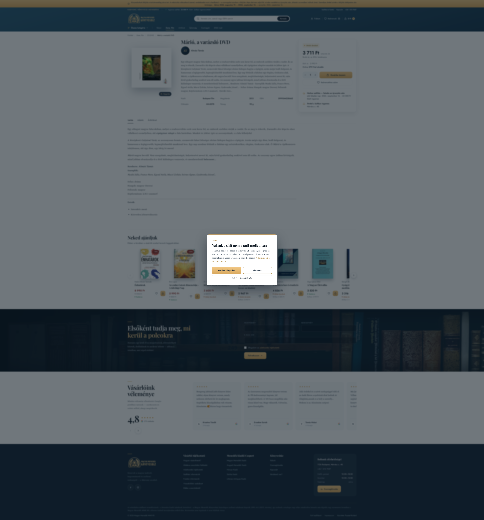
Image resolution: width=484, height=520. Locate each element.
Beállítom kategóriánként (242, 278)
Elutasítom (257, 270)
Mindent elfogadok (226, 270)
